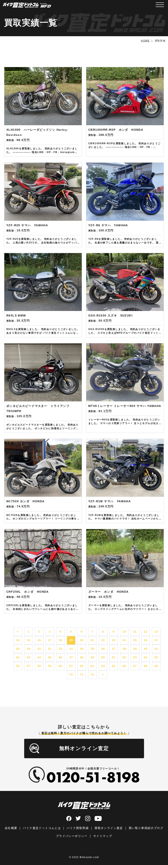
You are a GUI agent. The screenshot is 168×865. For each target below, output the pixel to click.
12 (146, 631)
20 (82, 640)
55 (156, 657)
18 (60, 640)
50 (103, 657)
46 (60, 657)
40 (146, 648)
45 (50, 657)
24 (124, 640)
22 (103, 640)
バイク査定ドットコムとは (42, 828)
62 (82, 666)
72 (92, 674)
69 (156, 666)
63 (92, 666)
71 (82, 674)
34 (82, 648)
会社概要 (11, 828)
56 (18, 666)
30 (39, 648)
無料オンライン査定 (84, 748)
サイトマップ (102, 836)
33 (71, 648)
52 (124, 657)
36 (103, 648)
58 (39, 666)
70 (71, 674)
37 (114, 648)
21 (92, 640)
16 (39, 640)
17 (50, 640)
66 (124, 666)
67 (135, 666)
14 (18, 640)
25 (135, 640)
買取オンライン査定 (108, 828)
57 (29, 666)
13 (156, 631)
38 (124, 648)
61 (71, 666)
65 (114, 666)
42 (18, 657)
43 (29, 657)
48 (82, 657)
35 (92, 648)
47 (71, 657)
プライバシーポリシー (71, 836)
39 (135, 648)
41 (156, 648)
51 (114, 657)
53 (135, 657)
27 (156, 640)
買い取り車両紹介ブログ (146, 828)
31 (50, 648)
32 (60, 648)
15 (29, 640)
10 (124, 631)
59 (50, 666)
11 (135, 631)
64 (103, 666)
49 (92, 657)
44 (39, 657)
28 (18, 648)
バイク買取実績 (78, 828)
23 (114, 640)
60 (60, 666)
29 (29, 648)
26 (146, 640)
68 (146, 666)
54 (146, 657)
